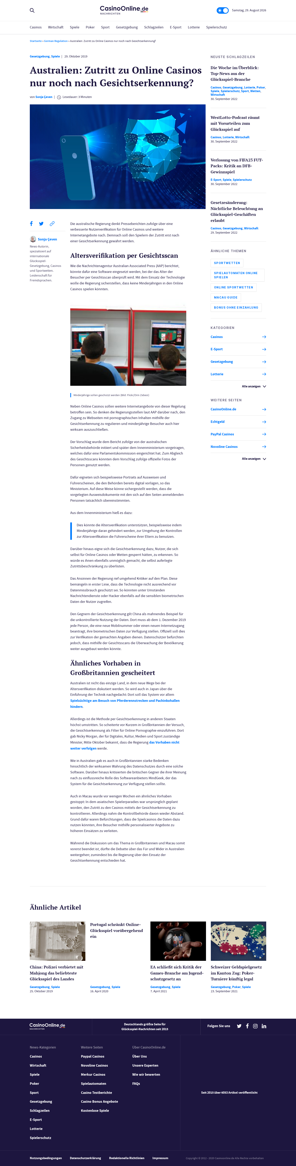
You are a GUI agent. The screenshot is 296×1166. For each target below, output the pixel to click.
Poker (90, 27)
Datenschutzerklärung (85, 1158)
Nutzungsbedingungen (46, 1158)
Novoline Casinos (224, 446)
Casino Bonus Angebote (99, 1101)
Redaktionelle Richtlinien (126, 1158)
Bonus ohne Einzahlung (236, 307)
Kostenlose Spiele (95, 1110)
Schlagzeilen (154, 27)
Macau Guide (226, 297)
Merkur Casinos (93, 1074)
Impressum (160, 1158)
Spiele (74, 27)
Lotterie (194, 27)
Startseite (36, 41)
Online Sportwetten (233, 287)
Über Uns (139, 1056)
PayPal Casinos (222, 434)
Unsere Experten (145, 1065)
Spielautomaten (93, 1083)
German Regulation (56, 41)
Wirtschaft (55, 27)
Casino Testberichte (96, 1092)
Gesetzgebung (127, 27)
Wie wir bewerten (146, 1074)
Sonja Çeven (43, 97)
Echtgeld (218, 421)
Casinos (36, 27)
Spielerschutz (216, 27)
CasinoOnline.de (223, 409)
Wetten (255, 91)
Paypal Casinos (92, 1056)
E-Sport (175, 27)
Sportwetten (227, 263)
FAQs (136, 1083)
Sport (105, 27)
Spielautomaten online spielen (236, 275)
